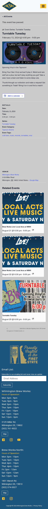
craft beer (5, 135)
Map (5, 434)
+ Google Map (33, 180)
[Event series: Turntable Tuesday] (33, 318)
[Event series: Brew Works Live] (33, 230)
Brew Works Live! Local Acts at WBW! (16, 227)
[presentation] (23, 208)
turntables (24, 135)
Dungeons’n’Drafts (12, 331)
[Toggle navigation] (43, 6)
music (12, 135)
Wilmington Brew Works (10, 174)
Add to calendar (14, 96)
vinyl (30, 135)
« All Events (7, 16)
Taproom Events (8, 130)
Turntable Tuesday (8, 124)
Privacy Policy (37, 506)
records (17, 135)
